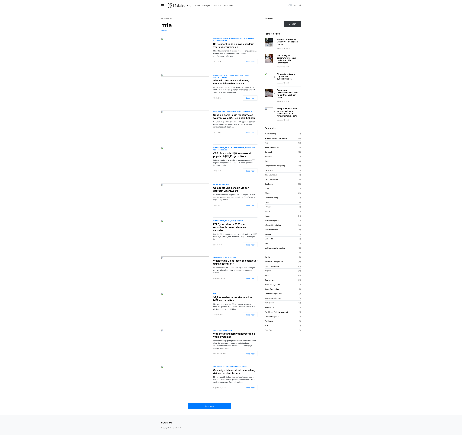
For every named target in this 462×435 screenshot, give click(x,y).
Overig (267, 257)
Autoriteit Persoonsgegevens (276, 138)
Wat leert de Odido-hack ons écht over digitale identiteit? (235, 262)
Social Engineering (220, 40)
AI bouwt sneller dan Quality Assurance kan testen (287, 41)
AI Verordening (270, 134)
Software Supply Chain (273, 294)
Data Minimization (271, 175)
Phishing (240, 221)
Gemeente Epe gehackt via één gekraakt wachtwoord (231, 189)
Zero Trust (269, 330)
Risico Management (247, 38)
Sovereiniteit (248, 111)
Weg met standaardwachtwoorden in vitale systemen (234, 335)
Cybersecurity (218, 75)
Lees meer (250, 61)
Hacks (215, 184)
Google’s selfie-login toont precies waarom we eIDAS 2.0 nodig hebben (234, 116)
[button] (162, 5)
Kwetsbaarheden (225, 330)
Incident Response (272, 220)
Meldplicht (269, 239)
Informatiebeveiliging (231, 38)
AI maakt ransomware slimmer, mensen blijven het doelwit (231, 82)
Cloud (267, 161)
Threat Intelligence (272, 316)
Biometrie (268, 157)
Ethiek (267, 202)
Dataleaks (166, 422)
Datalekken (217, 257)
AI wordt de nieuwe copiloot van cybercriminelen (286, 76)
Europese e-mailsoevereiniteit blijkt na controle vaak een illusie (287, 93)
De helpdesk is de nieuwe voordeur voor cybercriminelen (233, 45)
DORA (267, 188)
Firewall (267, 207)
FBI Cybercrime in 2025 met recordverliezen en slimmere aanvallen (229, 227)
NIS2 (267, 252)
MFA (226, 75)
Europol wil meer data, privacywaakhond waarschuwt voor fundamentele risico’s (287, 112)
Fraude (227, 221)
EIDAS (215, 111)
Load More (209, 406)
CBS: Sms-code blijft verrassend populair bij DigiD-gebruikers (232, 155)
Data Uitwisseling (271, 179)
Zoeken (269, 18)
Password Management (274, 262)
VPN (266, 326)
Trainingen (269, 321)
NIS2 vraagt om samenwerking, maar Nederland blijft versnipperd (286, 59)
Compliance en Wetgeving (275, 166)
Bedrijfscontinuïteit (272, 147)
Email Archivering (271, 198)
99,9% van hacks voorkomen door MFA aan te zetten (233, 299)
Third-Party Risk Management (276, 312)
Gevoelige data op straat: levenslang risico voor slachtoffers (234, 372)
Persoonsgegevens (236, 75)
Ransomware (270, 280)
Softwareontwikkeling (273, 298)
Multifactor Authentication (244, 148)
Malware (222, 184)
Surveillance (269, 307)
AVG (266, 143)
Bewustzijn (217, 38)
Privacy (247, 75)
